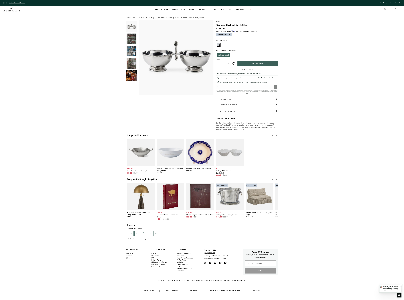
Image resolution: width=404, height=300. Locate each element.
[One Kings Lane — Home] (11, 9)
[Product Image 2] (131, 51)
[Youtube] (215, 263)
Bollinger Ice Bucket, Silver (226, 214)
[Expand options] (276, 99)
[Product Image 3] (131, 63)
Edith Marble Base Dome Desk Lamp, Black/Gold (138, 213)
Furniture (164, 9)
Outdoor (174, 9)
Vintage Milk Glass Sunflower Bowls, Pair (227, 172)
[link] (247, 99)
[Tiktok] (210, 263)
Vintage (214, 9)
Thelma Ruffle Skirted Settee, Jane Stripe (259, 213)
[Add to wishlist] (233, 63)
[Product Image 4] (131, 75)
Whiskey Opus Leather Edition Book (199, 214)
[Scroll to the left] (272, 135)
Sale (249, 9)
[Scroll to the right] (276, 135)
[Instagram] (205, 263)
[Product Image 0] (131, 26)
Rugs (183, 9)
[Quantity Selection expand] (228, 63)
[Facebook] (220, 263)
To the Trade (398, 2)
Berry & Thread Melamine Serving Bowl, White (170, 169)
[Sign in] (390, 9)
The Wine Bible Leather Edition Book (168, 215)
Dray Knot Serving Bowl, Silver (138, 171)
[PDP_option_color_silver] (218, 45)
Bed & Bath (240, 9)
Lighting (191, 9)
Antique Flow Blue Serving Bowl (198, 168)
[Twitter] (225, 263)
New (156, 9)
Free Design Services (386, 2)
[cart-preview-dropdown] (395, 9)
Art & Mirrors (202, 9)
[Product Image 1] (131, 38)
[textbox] (223, 63)
